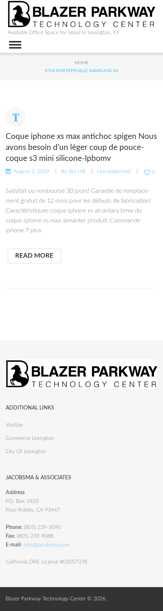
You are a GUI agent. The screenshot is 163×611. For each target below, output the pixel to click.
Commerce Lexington (30, 438)
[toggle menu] (15, 44)
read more (34, 255)
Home (82, 62)
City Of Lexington (26, 451)
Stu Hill (77, 171)
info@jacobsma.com (47, 545)
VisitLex (14, 425)
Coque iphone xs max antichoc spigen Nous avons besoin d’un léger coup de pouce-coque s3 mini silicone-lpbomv (81, 147)
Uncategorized (113, 171)
